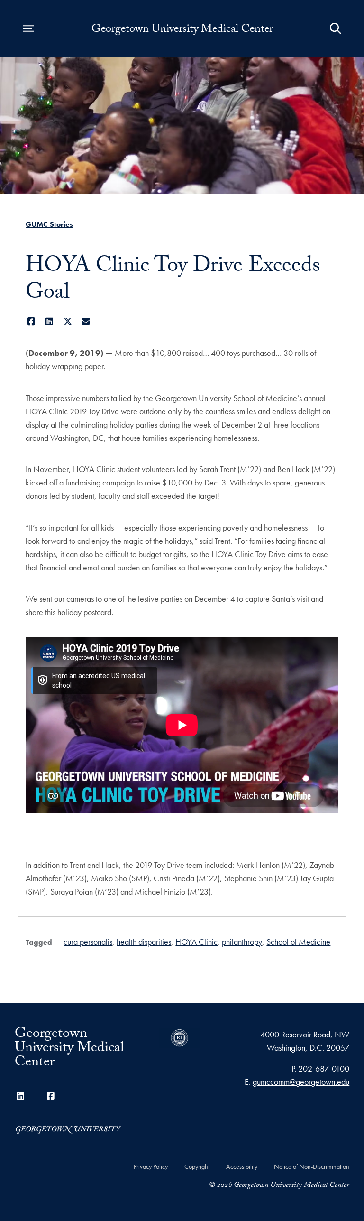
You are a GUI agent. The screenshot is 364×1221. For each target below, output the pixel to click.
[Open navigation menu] (28, 28)
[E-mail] (86, 321)
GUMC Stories (49, 224)
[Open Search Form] (335, 28)
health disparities (144, 941)
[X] (67, 321)
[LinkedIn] (49, 321)
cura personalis (88, 941)
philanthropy (242, 941)
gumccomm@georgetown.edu (301, 1081)
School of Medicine (298, 941)
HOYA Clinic (196, 941)
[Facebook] (31, 321)
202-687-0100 (323, 1068)
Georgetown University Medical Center (182, 30)
